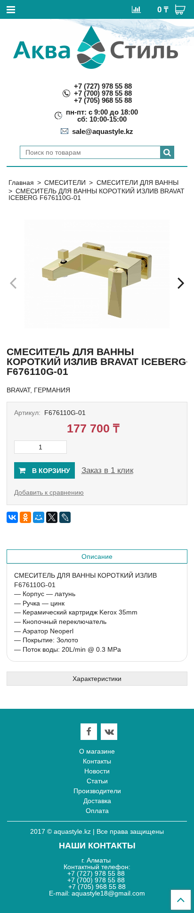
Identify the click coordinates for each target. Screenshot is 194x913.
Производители (97, 791)
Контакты (97, 761)
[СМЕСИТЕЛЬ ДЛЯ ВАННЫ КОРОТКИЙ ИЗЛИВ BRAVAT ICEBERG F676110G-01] (97, 274)
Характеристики (97, 678)
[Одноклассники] (25, 517)
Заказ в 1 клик (107, 470)
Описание (97, 556)
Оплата (97, 810)
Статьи (97, 781)
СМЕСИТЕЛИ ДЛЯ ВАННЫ (137, 182)
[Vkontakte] (109, 732)
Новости (97, 771)
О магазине (97, 751)
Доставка (97, 801)
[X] (51, 517)
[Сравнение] (136, 9)
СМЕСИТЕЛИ (65, 182)
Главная (21, 182)
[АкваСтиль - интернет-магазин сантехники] (95, 47)
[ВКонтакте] (12, 517)
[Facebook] (88, 732)
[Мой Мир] (38, 517)
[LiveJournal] (65, 517)
